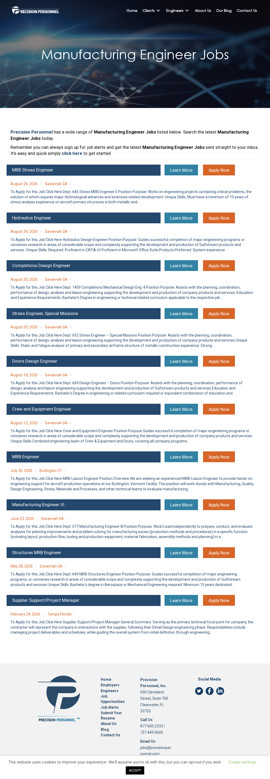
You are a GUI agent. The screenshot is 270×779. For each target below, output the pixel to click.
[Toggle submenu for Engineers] (187, 10)
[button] (199, 691)
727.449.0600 (151, 732)
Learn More (181, 170)
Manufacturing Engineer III (38, 504)
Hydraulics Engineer (31, 217)
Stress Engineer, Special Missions (45, 313)
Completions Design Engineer (41, 265)
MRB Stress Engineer (32, 169)
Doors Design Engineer (34, 361)
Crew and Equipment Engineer (41, 409)
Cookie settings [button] (242, 762)
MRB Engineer (25, 456)
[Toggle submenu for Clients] (158, 10)
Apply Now (219, 170)
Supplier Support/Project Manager (45, 600)
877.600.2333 (151, 726)
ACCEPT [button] (135, 770)
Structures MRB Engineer (36, 552)
